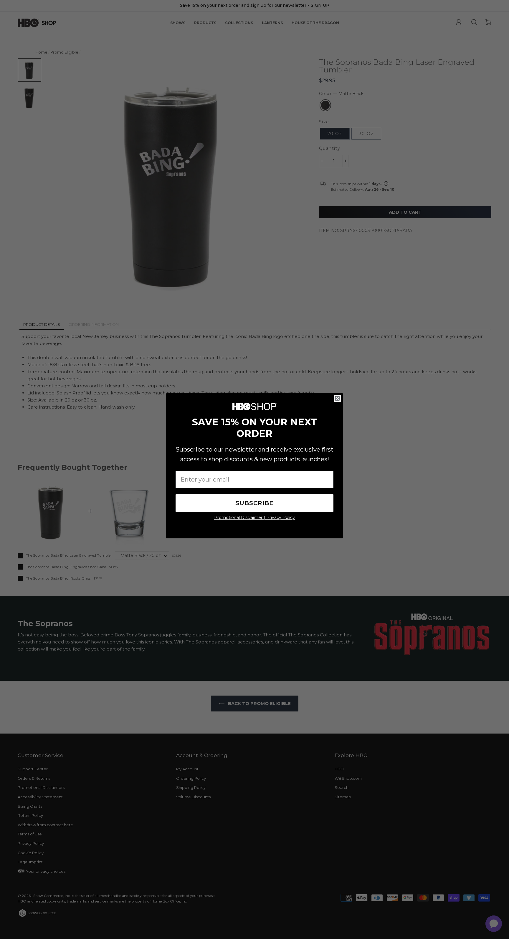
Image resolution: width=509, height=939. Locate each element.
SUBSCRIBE (254, 503)
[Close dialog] (338, 399)
